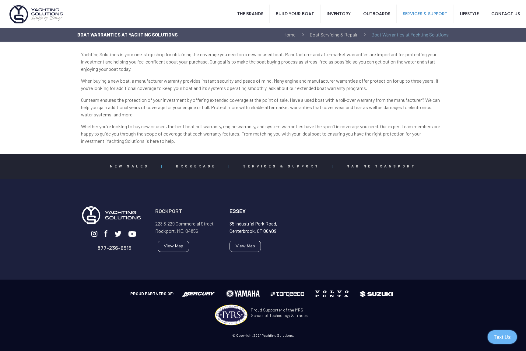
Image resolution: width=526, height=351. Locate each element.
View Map (173, 246)
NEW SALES (129, 166)
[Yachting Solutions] (36, 13)
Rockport (168, 211)
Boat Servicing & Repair (334, 34)
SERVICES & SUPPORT (281, 166)
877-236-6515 (114, 247)
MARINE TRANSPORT (381, 166)
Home (289, 34)
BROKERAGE (196, 166)
